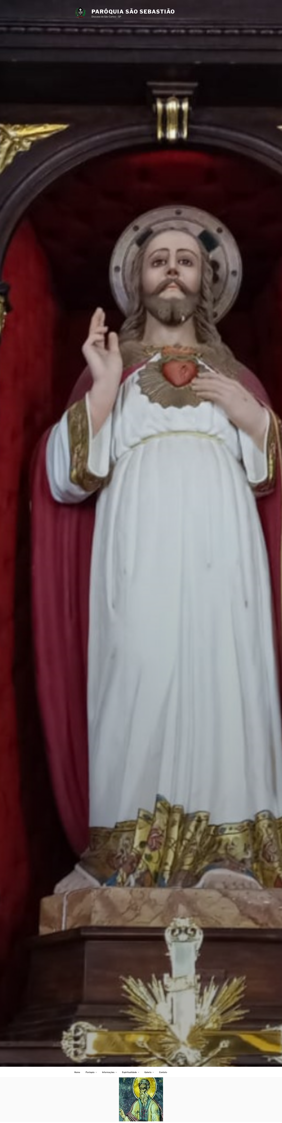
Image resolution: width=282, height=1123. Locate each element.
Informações (108, 1072)
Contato (163, 1072)
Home (77, 1072)
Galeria (147, 1072)
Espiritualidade (129, 1072)
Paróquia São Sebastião (133, 11)
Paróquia (90, 1072)
